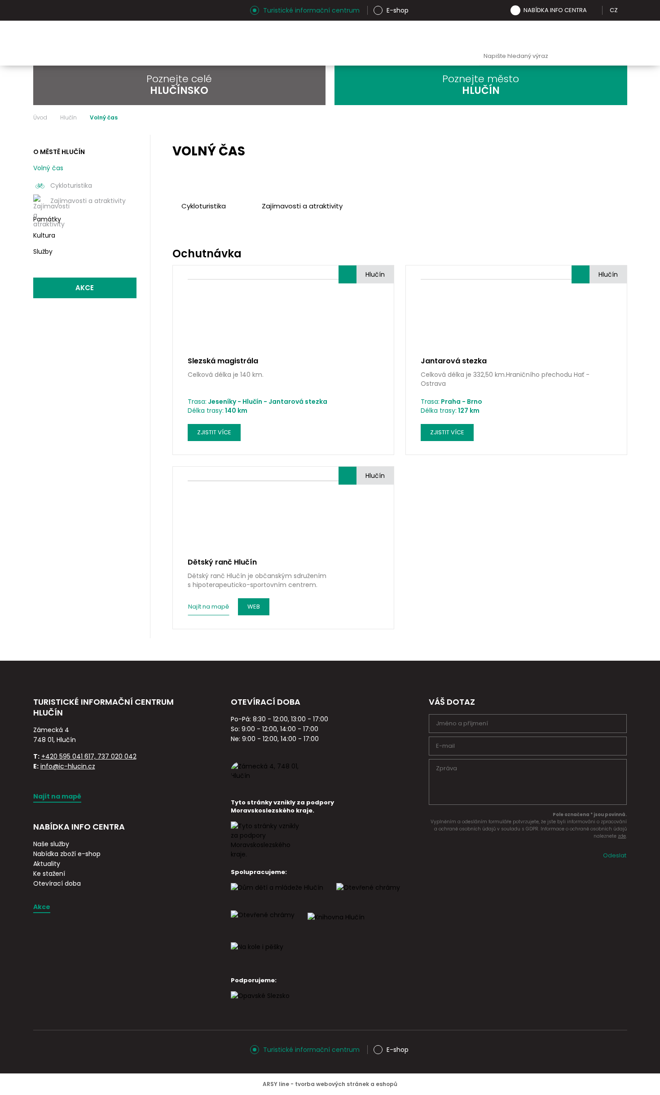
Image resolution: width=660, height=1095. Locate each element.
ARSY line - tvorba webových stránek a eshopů (330, 1084)
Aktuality (46, 863)
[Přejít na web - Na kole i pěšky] (257, 954)
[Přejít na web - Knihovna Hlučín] (336, 925)
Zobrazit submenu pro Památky (128, 220)
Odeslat (614, 855)
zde (622, 836)
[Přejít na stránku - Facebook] (55, 10)
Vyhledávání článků (553, 56)
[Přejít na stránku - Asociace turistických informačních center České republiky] (134, 723)
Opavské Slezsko (607, 34)
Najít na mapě (208, 606)
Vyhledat (618, 57)
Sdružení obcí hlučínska (522, 34)
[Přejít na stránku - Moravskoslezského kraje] (267, 854)
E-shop (398, 10)
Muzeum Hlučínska (480, 34)
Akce (84, 287)
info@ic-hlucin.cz (67, 766)
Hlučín (565, 34)
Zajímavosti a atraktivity (88, 200)
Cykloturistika (71, 185)
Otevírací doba (57, 883)
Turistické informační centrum (311, 10)
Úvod (40, 117)
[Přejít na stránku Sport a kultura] (368, 895)
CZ (614, 10)
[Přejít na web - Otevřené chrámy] (263, 923)
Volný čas (48, 167)
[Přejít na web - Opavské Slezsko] (260, 1003)
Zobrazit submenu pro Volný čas (128, 168)
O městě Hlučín (59, 151)
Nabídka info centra (555, 10)
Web (253, 606)
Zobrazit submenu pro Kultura (128, 236)
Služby (43, 251)
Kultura (44, 235)
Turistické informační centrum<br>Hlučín (144, 43)
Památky (47, 219)
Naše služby (51, 843)
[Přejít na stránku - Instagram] (40, 10)
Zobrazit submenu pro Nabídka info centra (593, 10)
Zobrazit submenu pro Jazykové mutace (624, 10)
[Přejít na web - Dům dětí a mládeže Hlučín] (277, 895)
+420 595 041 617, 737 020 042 (88, 756)
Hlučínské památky (438, 34)
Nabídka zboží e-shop (67, 853)
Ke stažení (49, 873)
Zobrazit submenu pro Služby (128, 252)
